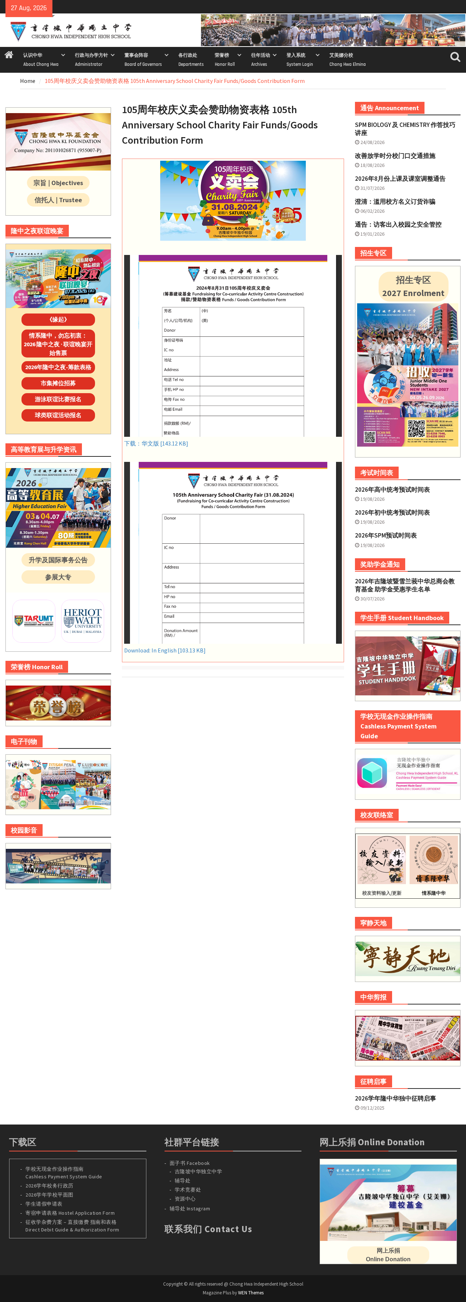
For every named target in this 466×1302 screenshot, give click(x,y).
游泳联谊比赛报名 (58, 399)
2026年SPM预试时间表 (386, 535)
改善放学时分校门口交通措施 (395, 156)
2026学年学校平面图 (49, 1194)
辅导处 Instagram (190, 1208)
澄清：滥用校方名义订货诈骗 (395, 201)
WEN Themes (251, 1293)
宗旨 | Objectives (58, 183)
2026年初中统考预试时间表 (392, 512)
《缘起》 (58, 319)
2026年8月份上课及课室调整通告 (400, 179)
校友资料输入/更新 (382, 893)
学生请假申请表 (44, 1204)
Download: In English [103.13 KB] (165, 650)
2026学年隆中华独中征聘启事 (395, 1098)
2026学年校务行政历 (49, 1185)
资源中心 (185, 1198)
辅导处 (183, 1180)
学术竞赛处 (188, 1189)
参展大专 (58, 577)
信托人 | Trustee (58, 200)
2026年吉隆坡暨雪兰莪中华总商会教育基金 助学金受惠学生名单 (405, 585)
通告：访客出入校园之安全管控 (398, 224)
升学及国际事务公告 (58, 560)
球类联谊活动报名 (58, 415)
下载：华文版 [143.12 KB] (156, 443)
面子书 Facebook (190, 1163)
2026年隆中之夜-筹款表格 (58, 367)
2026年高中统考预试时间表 (392, 490)
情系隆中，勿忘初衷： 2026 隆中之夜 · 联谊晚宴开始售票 (58, 344)
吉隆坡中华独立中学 (198, 1171)
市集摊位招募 (58, 383)
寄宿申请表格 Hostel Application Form (70, 1213)
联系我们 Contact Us (208, 1229)
